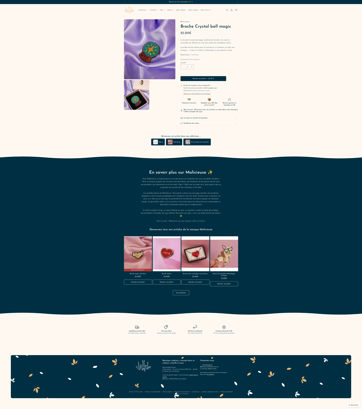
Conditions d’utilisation (182, 393)
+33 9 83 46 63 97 (207, 365)
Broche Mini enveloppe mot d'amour (195, 273)
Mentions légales (167, 391)
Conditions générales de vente (209, 391)
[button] (143, 10)
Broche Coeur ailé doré (138, 273)
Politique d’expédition (226, 391)
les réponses (210, 374)
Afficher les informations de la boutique (197, 94)
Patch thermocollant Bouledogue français (224, 274)
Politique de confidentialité (152, 391)
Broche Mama (166, 273)
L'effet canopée (138, 391)
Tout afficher (181, 293)
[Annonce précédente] (124, 2)
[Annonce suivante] (237, 2)
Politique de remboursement (182, 391)
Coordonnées (195, 391)
